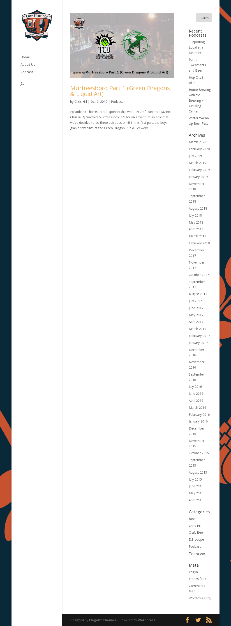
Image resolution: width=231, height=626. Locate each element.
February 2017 (199, 336)
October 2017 (199, 275)
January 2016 (198, 421)
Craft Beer (196, 532)
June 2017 (196, 308)
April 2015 (196, 500)
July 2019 (195, 156)
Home (25, 57)
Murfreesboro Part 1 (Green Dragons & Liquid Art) (120, 91)
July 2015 (195, 479)
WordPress (146, 620)
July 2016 (195, 386)
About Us (28, 65)
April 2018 (196, 229)
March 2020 (197, 142)
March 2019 (197, 163)
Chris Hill (80, 101)
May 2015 (196, 493)
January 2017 (198, 343)
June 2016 (196, 393)
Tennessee (197, 553)
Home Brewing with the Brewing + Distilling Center (200, 100)
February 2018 (199, 243)
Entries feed (197, 579)
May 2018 (196, 222)
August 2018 (198, 208)
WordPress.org (199, 598)
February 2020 (199, 149)
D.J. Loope (196, 539)
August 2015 (198, 472)
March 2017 (197, 329)
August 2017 (198, 294)
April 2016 (196, 400)
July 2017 (195, 301)
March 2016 (197, 407)
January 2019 (198, 177)
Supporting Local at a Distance (197, 47)
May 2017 (196, 315)
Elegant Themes (102, 620)
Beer (192, 518)
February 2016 (199, 414)
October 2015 (199, 453)
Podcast (27, 72)
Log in (193, 572)
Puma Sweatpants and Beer (197, 64)
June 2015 (196, 486)
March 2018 (197, 236)
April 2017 (196, 322)
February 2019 (199, 170)
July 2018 (195, 215)
